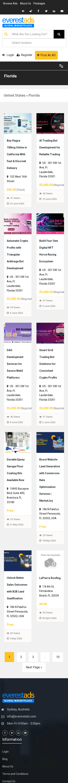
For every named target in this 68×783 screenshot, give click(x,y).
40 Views (48, 207)
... (45, 732)
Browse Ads (10, 3)
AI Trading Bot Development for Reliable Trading (50, 154)
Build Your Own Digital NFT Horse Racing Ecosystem (49, 268)
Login (10, 55)
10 (58, 732)
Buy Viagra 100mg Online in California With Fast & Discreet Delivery (17, 161)
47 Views (48, 321)
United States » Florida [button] (22, 95)
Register (26, 55)
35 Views (15, 334)
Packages (39, 3)
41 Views (15, 211)
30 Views (15, 708)
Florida (10, 76)
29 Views (48, 597)
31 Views (48, 457)
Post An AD (48, 55)
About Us (25, 3)
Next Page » (34, 743)
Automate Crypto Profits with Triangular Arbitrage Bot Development (18, 275)
